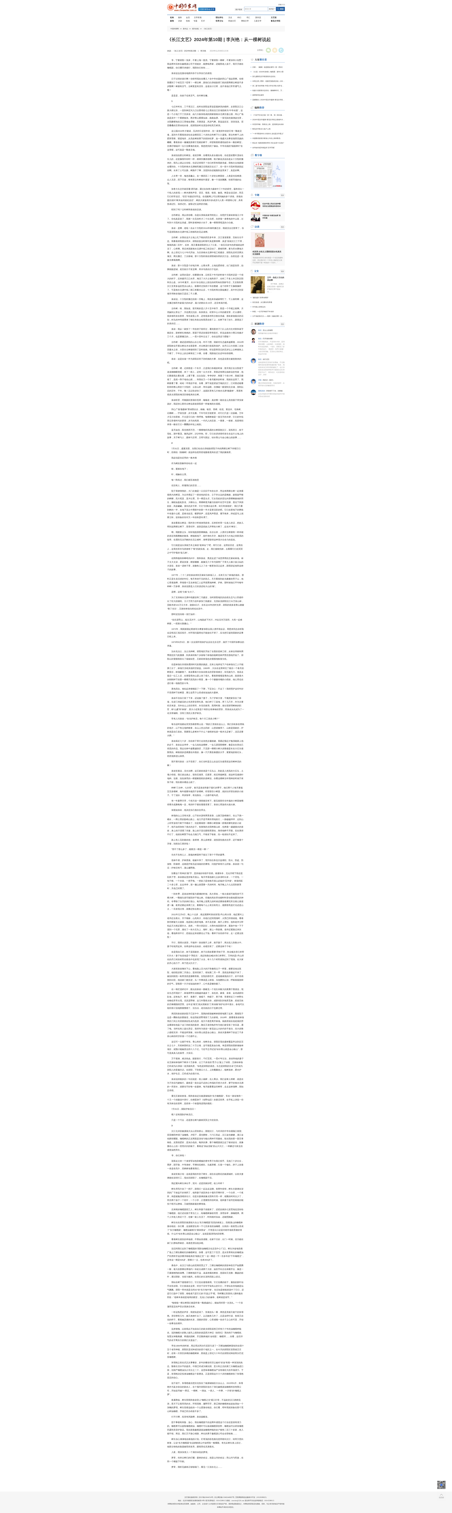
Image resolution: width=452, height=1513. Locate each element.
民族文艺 (232, 21)
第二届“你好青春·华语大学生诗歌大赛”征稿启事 (268, 86)
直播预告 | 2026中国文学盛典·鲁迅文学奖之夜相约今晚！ (268, 100)
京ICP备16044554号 (206, 1497)
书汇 (248, 17)
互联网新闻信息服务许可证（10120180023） (251, 1497)
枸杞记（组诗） (268, 380)
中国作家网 (174, 29)
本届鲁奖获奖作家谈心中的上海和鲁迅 (266, 138)
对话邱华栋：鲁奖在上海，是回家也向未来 (268, 124)
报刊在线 (195, 29)
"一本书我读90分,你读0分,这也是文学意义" (268, 134)
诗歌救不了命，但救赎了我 (276, 391)
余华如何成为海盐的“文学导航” (263, 148)
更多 (282, 195)
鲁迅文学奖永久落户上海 (261, 129)
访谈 (180, 21)
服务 (180, 17)
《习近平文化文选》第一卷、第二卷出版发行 (268, 115)
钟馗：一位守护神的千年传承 (263, 311)
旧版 (281, 4)
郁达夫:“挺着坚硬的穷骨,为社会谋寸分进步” (268, 143)
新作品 (258, 17)
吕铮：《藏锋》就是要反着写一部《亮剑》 (268, 67)
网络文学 (245, 21)
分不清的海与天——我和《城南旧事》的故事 (268, 316)
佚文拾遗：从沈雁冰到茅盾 (262, 302)
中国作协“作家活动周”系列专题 (271, 217)
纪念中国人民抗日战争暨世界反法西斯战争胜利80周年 (271, 205)
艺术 (203, 21)
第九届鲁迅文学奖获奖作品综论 (263, 76)
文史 (230, 17)
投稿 (188, 21)
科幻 (239, 17)
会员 (188, 17)
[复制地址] (281, 50)
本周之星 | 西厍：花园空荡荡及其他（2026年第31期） (268, 81)
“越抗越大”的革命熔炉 (260, 297)
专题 (195, 21)
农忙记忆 (266, 359)
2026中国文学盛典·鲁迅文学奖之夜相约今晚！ (268, 120)
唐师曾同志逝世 (258, 95)
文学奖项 (198, 17)
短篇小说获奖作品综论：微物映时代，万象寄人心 (268, 90)
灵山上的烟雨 (268, 330)
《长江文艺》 (208, 29)
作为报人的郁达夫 (259, 307)
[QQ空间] (274, 50)
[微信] (268, 50)
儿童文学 (257, 21)
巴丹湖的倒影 (268, 339)
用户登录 (238, 9)
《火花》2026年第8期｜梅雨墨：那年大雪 (267, 72)
